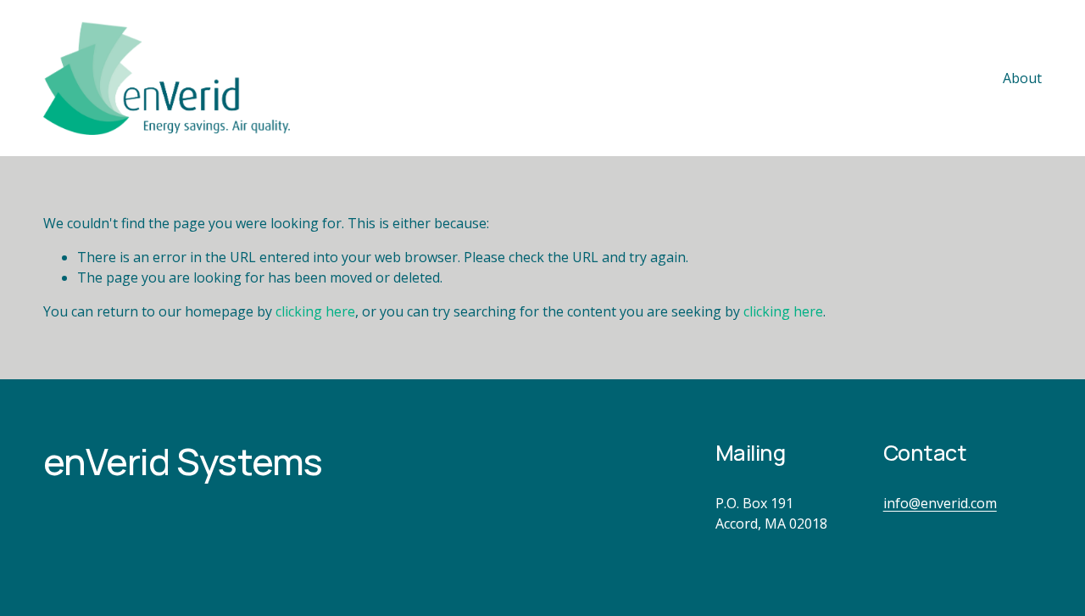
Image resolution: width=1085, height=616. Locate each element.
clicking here (315, 311)
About (1022, 78)
